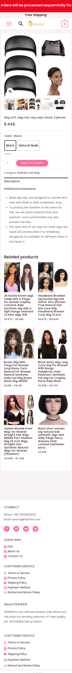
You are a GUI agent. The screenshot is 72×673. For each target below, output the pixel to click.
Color (8, 136)
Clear (7, 153)
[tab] (36, 181)
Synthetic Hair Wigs (28, 172)
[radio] (10, 145)
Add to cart (32, 163)
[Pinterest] (35, 529)
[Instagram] (7, 529)
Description (12, 181)
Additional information (20, 189)
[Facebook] (16, 529)
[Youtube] (26, 529)
